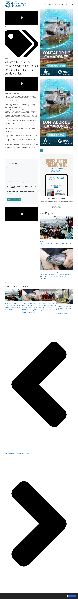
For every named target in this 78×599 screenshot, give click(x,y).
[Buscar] (41, 150)
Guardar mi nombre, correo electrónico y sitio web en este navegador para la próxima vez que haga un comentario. (21, 186)
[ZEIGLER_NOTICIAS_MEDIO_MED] (21, 84)
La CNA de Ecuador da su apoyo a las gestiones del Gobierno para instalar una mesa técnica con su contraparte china (64, 310)
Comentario (10, 170)
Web (28, 181)
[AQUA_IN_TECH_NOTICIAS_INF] (21, 214)
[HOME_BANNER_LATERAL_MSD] (56, 112)
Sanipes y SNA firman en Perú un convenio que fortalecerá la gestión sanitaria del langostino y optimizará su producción (47, 307)
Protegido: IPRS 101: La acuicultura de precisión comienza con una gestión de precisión (55, 243)
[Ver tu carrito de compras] (72, 4)
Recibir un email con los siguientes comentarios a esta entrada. (20, 192)
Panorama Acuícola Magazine (14, 595)
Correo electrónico (20, 182)
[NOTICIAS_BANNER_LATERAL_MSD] (56, 42)
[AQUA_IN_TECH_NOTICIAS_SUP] (21, 18)
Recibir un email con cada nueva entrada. (19, 196)
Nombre (9, 181)
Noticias (6, 58)
